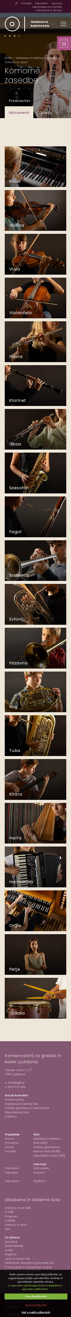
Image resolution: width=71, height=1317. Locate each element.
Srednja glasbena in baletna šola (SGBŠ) (46, 1149)
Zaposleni (11, 1172)
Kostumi (39, 1172)
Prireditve (12, 1142)
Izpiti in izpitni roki (17, 1258)
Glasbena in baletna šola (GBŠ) (47, 1141)
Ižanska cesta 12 (16, 1070)
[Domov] (12, 27)
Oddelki (10, 1220)
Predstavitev (19, 100)
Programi (11, 1216)
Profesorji (12, 1168)
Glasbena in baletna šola (21, 1104)
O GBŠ (9, 1212)
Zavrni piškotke (36, 1305)
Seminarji (11, 1241)
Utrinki (9, 1147)
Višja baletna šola (17, 1112)
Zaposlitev (12, 1181)
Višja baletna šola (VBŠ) (49, 1155)
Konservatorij (14, 1099)
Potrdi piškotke (36, 1296)
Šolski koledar (14, 1246)
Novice (9, 1138)
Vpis (8, 1229)
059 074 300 (17, 1087)
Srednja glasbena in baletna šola (27, 1108)
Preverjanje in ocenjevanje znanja (28, 1267)
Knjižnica (11, 1116)
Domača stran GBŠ (18, 1208)
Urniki (8, 1250)
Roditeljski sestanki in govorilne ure (29, 1263)
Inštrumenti (19, 112)
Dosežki (45, 112)
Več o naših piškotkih (36, 1312)
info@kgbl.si (16, 1082)
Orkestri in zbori (16, 1225)
